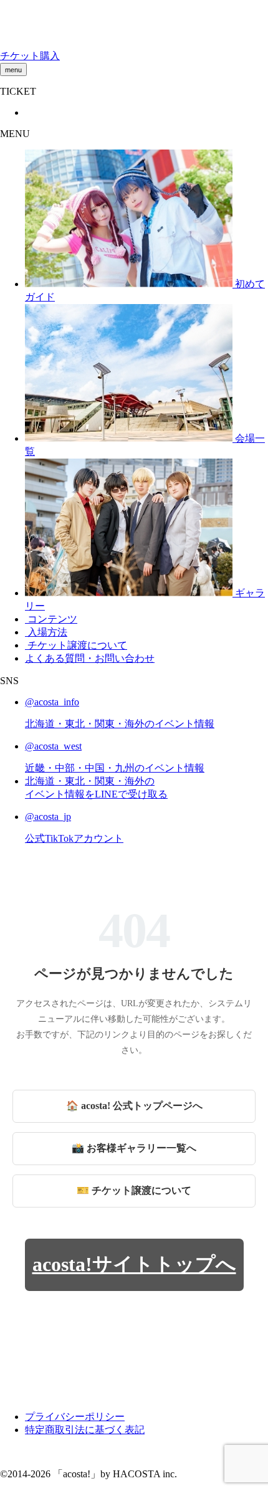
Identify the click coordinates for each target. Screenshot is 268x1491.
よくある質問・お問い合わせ (90, 658)
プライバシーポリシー (75, 1416)
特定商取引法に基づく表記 (85, 1429)
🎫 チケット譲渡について (134, 1190)
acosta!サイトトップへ (134, 1264)
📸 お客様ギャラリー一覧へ (134, 1148)
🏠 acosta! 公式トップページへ (134, 1105)
